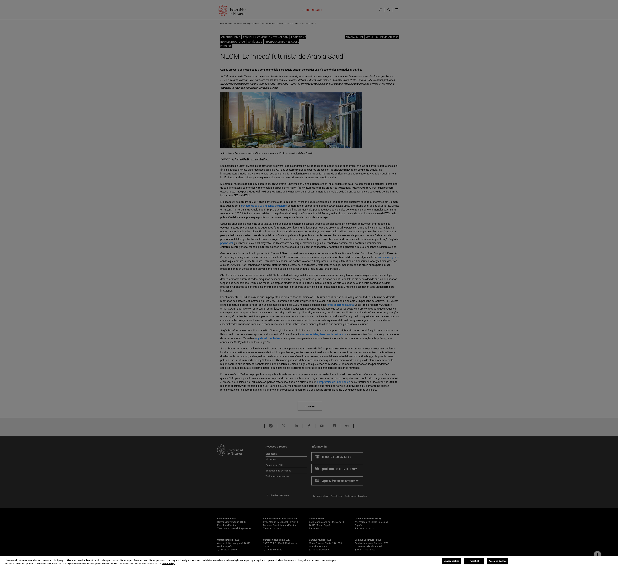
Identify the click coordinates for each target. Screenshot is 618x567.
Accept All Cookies (497, 560)
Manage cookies (451, 560)
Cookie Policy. (168, 563)
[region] (309, 561)
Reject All (474, 560)
